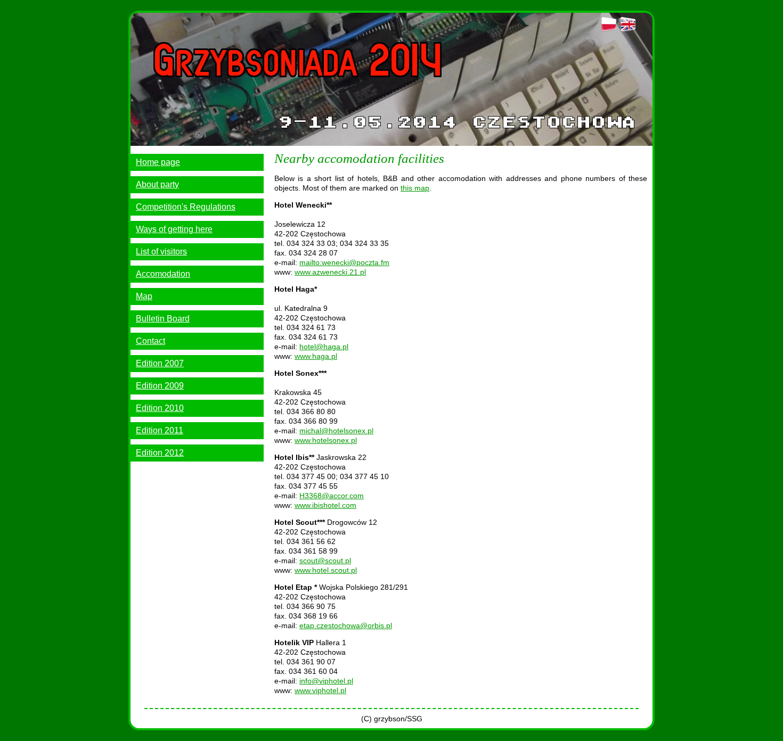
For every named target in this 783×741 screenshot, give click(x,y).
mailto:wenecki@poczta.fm (344, 262)
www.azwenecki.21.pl (330, 272)
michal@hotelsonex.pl (336, 430)
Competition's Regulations (185, 206)
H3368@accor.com (331, 495)
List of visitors (161, 251)
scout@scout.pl (325, 560)
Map (144, 296)
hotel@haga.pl (323, 346)
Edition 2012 (160, 452)
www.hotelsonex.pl (326, 440)
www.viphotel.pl (320, 690)
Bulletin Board (163, 318)
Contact (150, 340)
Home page (158, 162)
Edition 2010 (160, 408)
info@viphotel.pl (326, 681)
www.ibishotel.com (325, 505)
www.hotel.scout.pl (326, 570)
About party (157, 184)
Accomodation (163, 273)
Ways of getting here (174, 229)
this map (415, 188)
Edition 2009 (160, 385)
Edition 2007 (160, 363)
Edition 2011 (159, 430)
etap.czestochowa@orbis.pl (345, 625)
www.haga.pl (316, 356)
